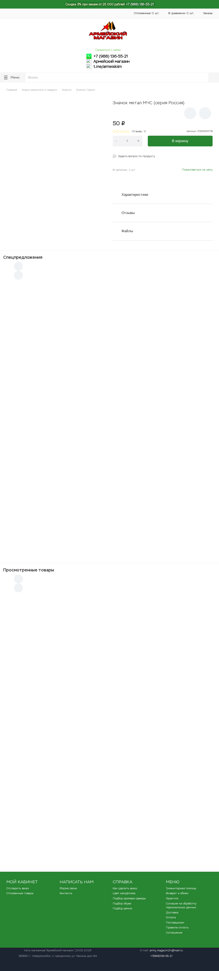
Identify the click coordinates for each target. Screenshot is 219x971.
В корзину (180, 141)
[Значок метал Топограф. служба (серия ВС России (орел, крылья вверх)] (24, 846)
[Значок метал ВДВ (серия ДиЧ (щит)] (24, 659)
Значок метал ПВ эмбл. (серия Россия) (65, 786)
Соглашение (174, 932)
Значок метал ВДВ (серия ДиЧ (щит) (63, 653)
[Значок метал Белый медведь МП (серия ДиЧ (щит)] (24, 687)
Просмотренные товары (28, 570)
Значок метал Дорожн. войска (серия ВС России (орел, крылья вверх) (88, 759)
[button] (190, 113)
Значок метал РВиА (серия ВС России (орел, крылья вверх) (80, 627)
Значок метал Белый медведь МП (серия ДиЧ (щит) (75, 680)
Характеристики (134, 195)
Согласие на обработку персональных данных (181, 905)
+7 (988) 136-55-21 (140, 4)
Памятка (78, 11)
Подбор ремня (122, 908)
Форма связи (68, 888)
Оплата (50, 15)
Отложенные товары (20, 893)
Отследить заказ (17, 888)
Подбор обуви (122, 903)
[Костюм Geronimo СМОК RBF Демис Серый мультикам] (109, 504)
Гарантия (172, 898)
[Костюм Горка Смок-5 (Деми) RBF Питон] (175, 303)
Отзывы (128, 213)
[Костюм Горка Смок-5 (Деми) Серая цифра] (43, 504)
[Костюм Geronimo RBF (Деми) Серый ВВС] (109, 437)
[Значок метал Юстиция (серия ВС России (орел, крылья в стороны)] (24, 819)
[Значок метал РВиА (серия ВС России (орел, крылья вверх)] (24, 634)
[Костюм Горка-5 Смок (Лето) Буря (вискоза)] (43, 303)
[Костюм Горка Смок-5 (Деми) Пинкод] (175, 370)
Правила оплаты (177, 927)
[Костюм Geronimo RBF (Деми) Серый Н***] (175, 504)
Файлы (127, 231)
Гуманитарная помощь (51, 11)
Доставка (96, 11)
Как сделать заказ (125, 888)
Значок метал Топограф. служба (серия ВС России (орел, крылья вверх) (90, 839)
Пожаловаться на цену (197, 169)
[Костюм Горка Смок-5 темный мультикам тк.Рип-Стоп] (43, 437)
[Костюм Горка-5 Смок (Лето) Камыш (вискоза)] (43, 370)
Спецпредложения (22, 257)
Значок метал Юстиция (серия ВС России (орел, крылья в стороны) (87, 813)
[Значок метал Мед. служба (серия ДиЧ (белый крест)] (24, 740)
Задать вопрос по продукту (136, 156)
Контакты (9, 15)
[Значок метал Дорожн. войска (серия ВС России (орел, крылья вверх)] (24, 766)
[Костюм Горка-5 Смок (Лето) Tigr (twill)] (175, 437)
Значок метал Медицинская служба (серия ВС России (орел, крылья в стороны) (96, 706)
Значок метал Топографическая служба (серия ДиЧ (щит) (79, 600)
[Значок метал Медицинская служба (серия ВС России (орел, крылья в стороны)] (24, 713)
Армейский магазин (111, 61)
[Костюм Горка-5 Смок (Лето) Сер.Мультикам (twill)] (109, 370)
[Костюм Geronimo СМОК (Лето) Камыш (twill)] (109, 303)
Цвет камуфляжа (124, 893)
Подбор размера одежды (129, 898)
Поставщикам (93, 15)
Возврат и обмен (177, 893)
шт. (146, 13)
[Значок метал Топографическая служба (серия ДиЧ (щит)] (24, 607)
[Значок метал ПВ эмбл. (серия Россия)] (24, 793)
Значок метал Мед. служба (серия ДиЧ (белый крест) (76, 733)
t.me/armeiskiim (107, 66)
